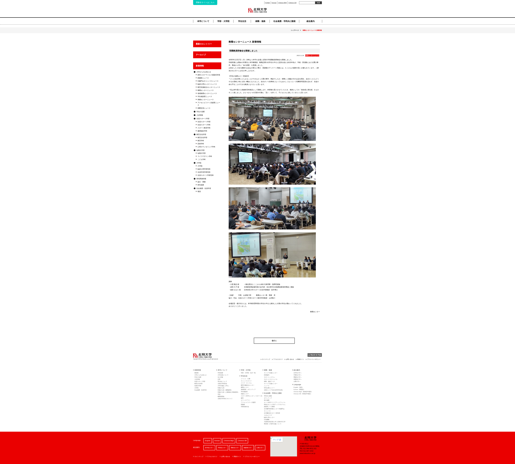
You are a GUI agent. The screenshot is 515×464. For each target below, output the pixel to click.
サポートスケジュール (270, 379)
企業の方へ (297, 381)
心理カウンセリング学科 (206, 147)
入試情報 (199, 115)
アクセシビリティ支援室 (248, 402)
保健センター (245, 393)
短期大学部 (200, 150)
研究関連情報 (201, 179)
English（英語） (299, 387)
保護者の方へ (298, 379)
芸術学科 (201, 144)
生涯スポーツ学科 (204, 125)
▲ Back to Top (314, 355)
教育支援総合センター (247, 385)
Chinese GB (292, 2)
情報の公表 (221, 388)
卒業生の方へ (298, 375)
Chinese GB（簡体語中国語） (303, 393)
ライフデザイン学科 (205, 156)
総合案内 (311, 21)
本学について (203, 21)
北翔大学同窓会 (222, 383)
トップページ (295, 30)
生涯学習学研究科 (204, 172)
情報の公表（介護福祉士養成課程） (228, 392)
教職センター (245, 387)
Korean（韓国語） (299, 389)
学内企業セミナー (269, 388)
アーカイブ (201, 55)
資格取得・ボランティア (248, 389)
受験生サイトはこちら (205, 2)
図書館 (243, 404)
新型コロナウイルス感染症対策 (209, 75)
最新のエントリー (204, 44)
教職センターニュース (206, 90)
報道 (199, 191)
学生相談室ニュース (205, 96)
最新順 (196, 373)
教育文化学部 (201, 134)
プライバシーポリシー (314, 359)
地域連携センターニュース (207, 93)
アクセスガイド (278, 359)
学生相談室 (244, 391)
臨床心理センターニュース (207, 84)
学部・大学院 (223, 21)
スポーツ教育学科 (204, 128)
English (267, 2)
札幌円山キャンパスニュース (208, 81)
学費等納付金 (245, 406)
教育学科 (201, 141)
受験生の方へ (298, 377)
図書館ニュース (203, 78)
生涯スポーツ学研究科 (206, 175)
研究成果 (201, 185)
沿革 (219, 379)
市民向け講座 (268, 396)
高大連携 (266, 400)
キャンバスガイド (246, 381)
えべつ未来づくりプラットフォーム (274, 402)
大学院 (198, 163)
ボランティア (268, 398)
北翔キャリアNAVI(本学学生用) (273, 390)
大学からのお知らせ (203, 72)
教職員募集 (221, 396)
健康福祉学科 (202, 131)
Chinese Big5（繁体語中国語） (303, 391)
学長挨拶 (220, 373)
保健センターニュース (206, 100)
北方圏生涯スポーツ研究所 (272, 413)
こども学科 (202, 159)
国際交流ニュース (204, 108)
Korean (274, 2)
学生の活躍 (200, 112)
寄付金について (222, 381)
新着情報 (200, 66)
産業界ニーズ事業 (269, 406)
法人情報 (220, 377)
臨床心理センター (269, 417)
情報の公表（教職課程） (225, 390)
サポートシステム (269, 377)
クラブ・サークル (246, 383)
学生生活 (242, 21)
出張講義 (266, 419)
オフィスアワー (245, 400)
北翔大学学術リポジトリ (225, 398)
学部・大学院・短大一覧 (248, 373)
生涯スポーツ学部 (202, 119)
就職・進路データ (269, 381)
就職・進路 (260, 21)
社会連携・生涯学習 (203, 188)
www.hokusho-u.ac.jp (307, 453)
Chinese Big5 (282, 2)
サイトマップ (266, 359)
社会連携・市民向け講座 (284, 21)
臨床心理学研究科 (204, 169)
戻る (275, 341)
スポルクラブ (268, 415)
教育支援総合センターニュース (209, 87)
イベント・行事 (245, 378)
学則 (219, 394)
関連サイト (300, 359)
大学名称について (223, 375)
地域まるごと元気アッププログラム (274, 404)
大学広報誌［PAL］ (224, 385)
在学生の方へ (298, 373)
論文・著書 (202, 182)
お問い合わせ (290, 359)
